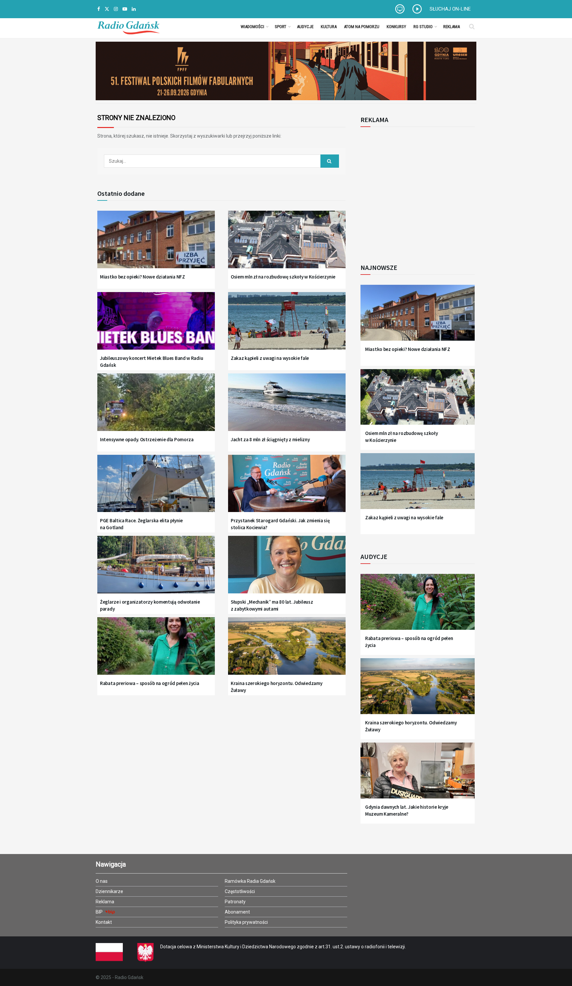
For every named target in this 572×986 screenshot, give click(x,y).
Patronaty (235, 901)
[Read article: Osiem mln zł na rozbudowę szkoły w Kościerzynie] (287, 244)
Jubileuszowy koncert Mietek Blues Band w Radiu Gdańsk (151, 361)
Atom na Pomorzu (361, 26)
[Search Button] (472, 26)
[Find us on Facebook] (98, 9)
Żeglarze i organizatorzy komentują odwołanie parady (150, 605)
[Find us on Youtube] (124, 9)
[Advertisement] (415, 191)
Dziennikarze (109, 891)
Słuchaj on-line (450, 9)
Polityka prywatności (246, 922)
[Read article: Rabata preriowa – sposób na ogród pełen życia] (156, 650)
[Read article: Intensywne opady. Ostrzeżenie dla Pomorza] (156, 406)
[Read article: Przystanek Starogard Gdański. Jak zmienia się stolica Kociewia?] (287, 488)
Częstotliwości (240, 891)
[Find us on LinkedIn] (134, 9)
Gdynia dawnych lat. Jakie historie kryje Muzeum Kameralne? (406, 810)
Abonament (237, 912)
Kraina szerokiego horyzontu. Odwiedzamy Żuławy (276, 686)
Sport (280, 26)
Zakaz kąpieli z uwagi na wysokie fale (270, 358)
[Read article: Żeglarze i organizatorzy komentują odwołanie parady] (156, 569)
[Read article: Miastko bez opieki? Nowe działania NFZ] (156, 244)
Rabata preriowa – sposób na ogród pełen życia (149, 683)
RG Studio (423, 26)
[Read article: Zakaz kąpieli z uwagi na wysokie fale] (287, 325)
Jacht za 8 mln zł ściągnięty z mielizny (270, 439)
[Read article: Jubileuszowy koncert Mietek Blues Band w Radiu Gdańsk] (156, 325)
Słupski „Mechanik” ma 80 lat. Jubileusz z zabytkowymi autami (272, 605)
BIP (100, 912)
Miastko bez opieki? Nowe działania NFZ (142, 277)
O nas (102, 881)
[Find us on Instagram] (116, 9)
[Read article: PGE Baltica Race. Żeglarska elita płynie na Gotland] (156, 488)
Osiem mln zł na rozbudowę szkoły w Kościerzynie (283, 277)
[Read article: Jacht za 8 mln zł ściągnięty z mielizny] (287, 406)
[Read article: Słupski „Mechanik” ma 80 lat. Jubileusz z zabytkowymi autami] (287, 569)
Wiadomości (252, 26)
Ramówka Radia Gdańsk (250, 881)
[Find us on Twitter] (107, 9)
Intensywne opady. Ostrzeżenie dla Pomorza (147, 439)
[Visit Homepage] (128, 26)
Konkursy (396, 26)
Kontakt (104, 922)
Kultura (329, 26)
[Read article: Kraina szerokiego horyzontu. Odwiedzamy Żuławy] (287, 650)
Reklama (451, 26)
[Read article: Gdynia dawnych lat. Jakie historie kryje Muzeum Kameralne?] (417, 774)
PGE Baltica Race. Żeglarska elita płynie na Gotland (141, 524)
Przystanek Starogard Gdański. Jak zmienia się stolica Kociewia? (280, 524)
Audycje (305, 26)
